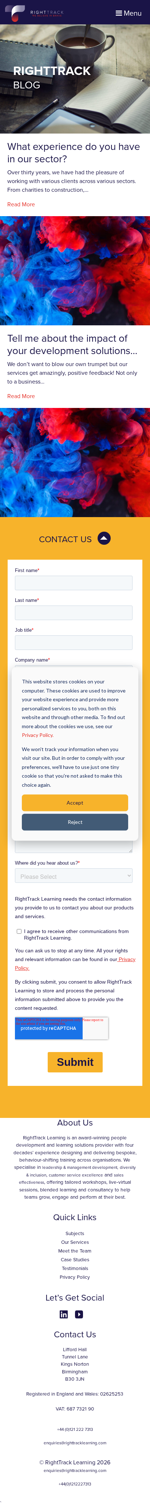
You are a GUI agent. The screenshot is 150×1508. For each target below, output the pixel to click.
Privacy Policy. (38, 735)
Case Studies (75, 1260)
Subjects (75, 1234)
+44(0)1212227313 (75, 1484)
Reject (75, 822)
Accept (75, 802)
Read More (21, 204)
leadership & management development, (80, 1167)
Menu (132, 13)
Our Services (75, 1242)
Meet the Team (74, 1251)
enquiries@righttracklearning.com (75, 1442)
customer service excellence (76, 1175)
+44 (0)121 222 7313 (75, 1429)
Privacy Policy (75, 1277)
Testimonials (75, 1268)
